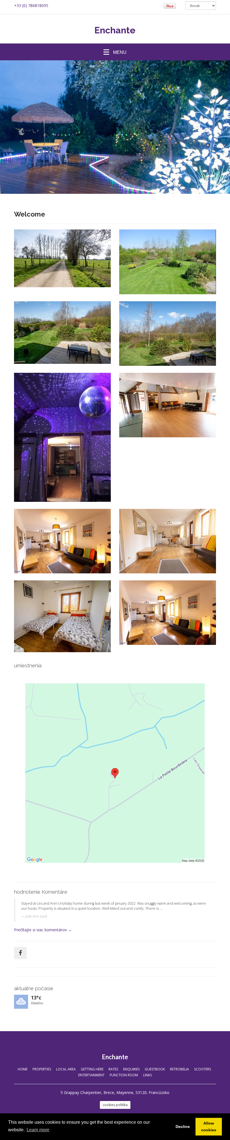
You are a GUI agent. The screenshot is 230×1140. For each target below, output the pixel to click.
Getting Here (92, 1069)
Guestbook (155, 1069)
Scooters (202, 1069)
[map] (115, 773)
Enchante (115, 30)
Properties (42, 1069)
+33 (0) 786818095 (31, 5)
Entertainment (91, 1075)
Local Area (66, 1069)
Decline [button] (183, 1126)
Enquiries (131, 1069)
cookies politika (115, 1104)
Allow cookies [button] (208, 1126)
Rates (113, 1069)
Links (147, 1075)
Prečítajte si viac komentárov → (43, 929)
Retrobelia (179, 1069)
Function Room (124, 1075)
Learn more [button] (38, 1129)
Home (22, 1069)
